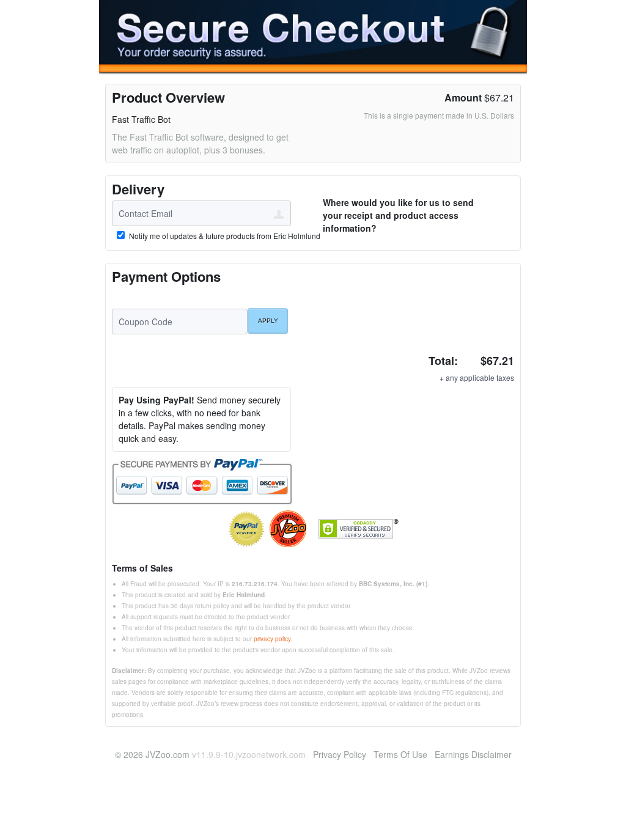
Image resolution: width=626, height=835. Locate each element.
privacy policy (272, 639)
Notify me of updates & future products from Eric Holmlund (223, 236)
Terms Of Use (400, 754)
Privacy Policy (339, 754)
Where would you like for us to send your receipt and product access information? (398, 215)
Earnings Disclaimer (473, 754)
